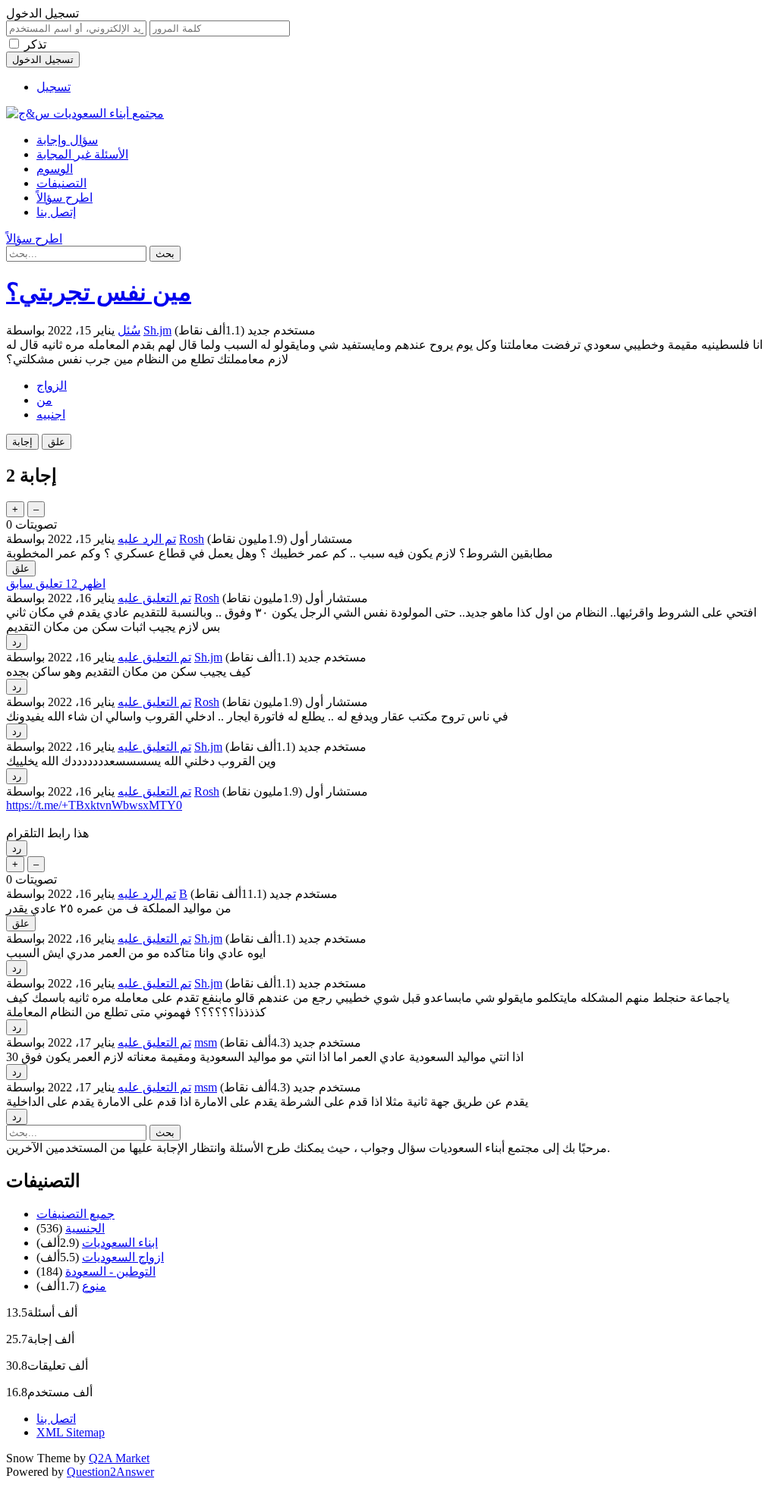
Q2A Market (119, 1458)
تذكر (35, 44)
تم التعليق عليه (154, 598)
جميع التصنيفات (75, 1213)
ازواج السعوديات (123, 1257)
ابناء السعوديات (120, 1242)
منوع (94, 1285)
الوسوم (54, 168)
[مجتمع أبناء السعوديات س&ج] (85, 113)
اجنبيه (50, 414)
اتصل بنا (56, 1418)
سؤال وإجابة (67, 139)
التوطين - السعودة (110, 1271)
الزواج (51, 385)
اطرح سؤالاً (64, 197)
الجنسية (85, 1228)
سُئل (129, 330)
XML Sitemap (70, 1432)
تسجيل (53, 86)
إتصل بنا (56, 212)
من (44, 400)
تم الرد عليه (147, 538)
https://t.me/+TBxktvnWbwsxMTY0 (94, 805)
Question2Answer (110, 1471)
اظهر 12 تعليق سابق (55, 583)
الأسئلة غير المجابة (82, 154)
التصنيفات (61, 183)
